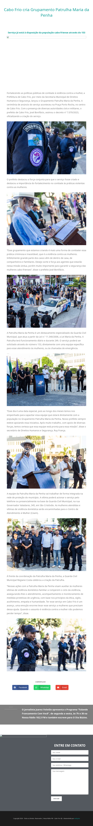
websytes (77, 818)
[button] (20, 687)
